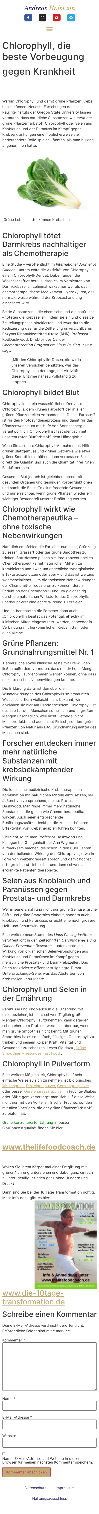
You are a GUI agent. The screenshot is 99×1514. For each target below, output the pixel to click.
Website (9, 1436)
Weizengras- (13, 1085)
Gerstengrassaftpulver (43, 1091)
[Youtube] (57, 17)
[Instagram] (42, 17)
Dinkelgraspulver (40, 1085)
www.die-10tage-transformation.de (33, 1297)
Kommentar (13, 1340)
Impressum (65, 1487)
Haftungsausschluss (49, 1498)
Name (8, 1398)
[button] (49, 29)
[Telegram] (71, 17)
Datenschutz (36, 1487)
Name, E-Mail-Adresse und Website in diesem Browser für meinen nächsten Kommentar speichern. (47, 1460)
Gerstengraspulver (73, 1085)
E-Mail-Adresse (17, 1417)
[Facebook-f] (28, 17)
